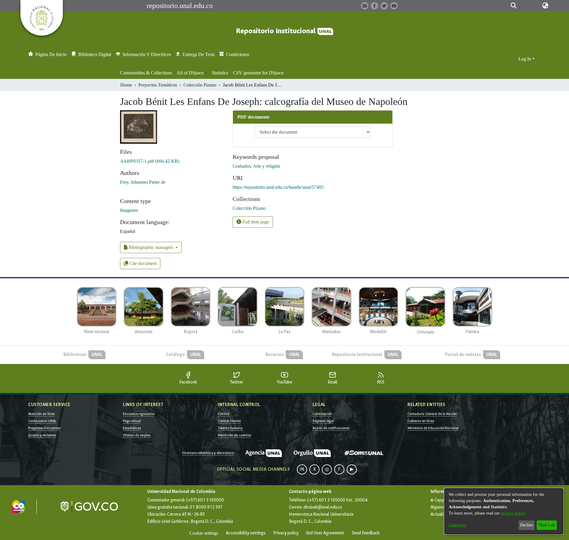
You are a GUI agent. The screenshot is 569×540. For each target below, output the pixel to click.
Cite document (142, 263)
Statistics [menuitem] (220, 72)
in (302, 469)
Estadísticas (132, 428)
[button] (513, 5)
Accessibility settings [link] (246, 533)
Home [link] (126, 84)
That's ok (546, 525)
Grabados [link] (242, 166)
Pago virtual (132, 420)
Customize (457, 525)
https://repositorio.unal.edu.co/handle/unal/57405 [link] (278, 187)
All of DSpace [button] (190, 72)
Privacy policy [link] (285, 533)
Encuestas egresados (138, 413)
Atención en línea (41, 413)
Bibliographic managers (150, 247)
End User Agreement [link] (325, 533)
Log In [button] (525, 58)
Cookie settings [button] (203, 533)
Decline (526, 525)
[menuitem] (192, 73)
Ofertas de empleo (137, 435)
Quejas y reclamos (42, 435)
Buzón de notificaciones (331, 428)
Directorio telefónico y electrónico (208, 452)
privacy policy (513, 513)
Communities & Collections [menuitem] (146, 72)
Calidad (223, 413)
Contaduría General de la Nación (432, 413)
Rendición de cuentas (234, 435)
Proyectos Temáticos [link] (157, 84)
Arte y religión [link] (266, 166)
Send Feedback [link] (366, 533)
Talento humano (230, 428)
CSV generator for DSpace (258, 72)
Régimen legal (323, 420)
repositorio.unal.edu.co (180, 5)
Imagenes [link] (129, 210)
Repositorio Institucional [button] (276, 31)
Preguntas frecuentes (44, 428)
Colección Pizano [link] (199, 84)
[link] (149, 161)
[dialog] (504, 511)
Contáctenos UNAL (42, 420)
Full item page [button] (255, 221)
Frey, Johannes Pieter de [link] (142, 182)
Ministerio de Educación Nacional (432, 428)
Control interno (229, 420)
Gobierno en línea (420, 420)
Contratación (322, 413)
